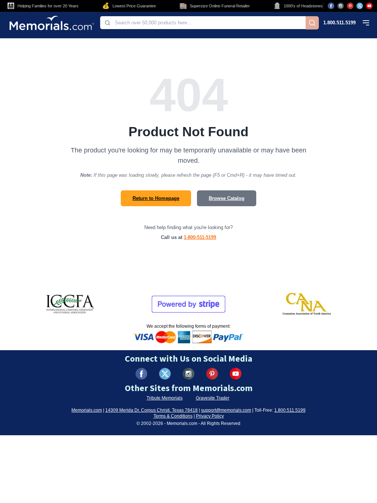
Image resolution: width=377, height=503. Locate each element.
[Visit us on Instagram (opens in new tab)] (340, 6)
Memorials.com (86, 410)
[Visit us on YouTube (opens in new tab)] (369, 6)
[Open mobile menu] (366, 22)
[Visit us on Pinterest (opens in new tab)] (350, 6)
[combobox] (203, 22)
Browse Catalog (226, 198)
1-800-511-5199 (200, 237)
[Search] (312, 22)
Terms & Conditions (173, 416)
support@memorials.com (226, 410)
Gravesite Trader (212, 398)
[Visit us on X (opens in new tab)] (359, 6)
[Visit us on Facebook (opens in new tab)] (331, 6)
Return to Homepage (156, 198)
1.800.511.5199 (339, 22)
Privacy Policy (210, 416)
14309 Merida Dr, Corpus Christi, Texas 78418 (151, 410)
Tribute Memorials (165, 398)
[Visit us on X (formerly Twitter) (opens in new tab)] (165, 374)
